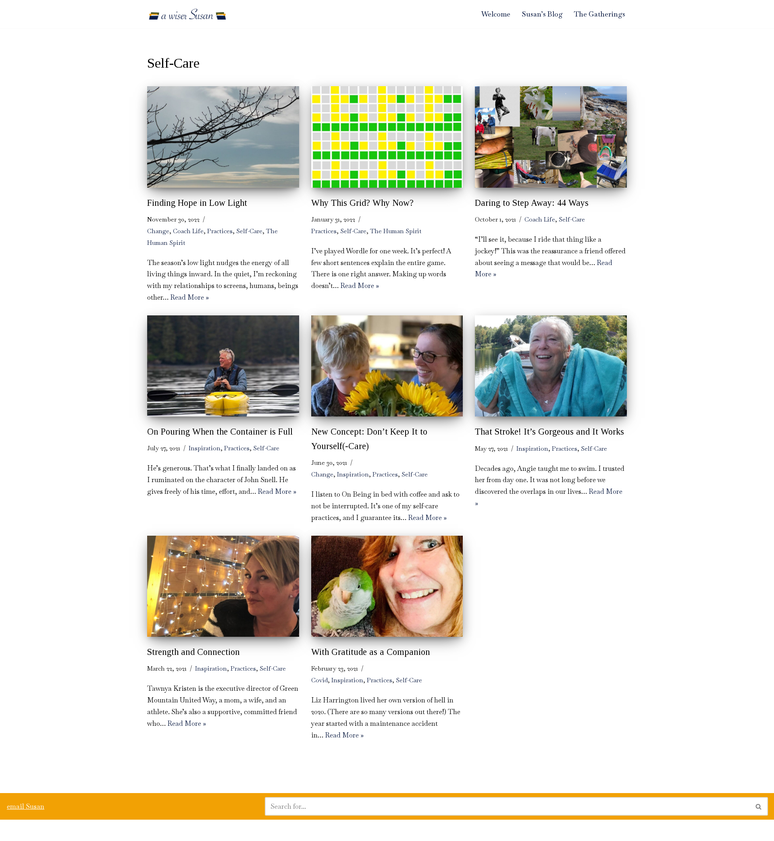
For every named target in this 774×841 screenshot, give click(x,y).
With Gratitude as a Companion (370, 652)
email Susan (25, 806)
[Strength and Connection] (223, 586)
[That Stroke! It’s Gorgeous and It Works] (551, 365)
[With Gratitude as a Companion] (387, 586)
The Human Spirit (396, 231)
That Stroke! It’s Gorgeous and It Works (549, 432)
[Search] (759, 806)
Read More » (189, 297)
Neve (13, 830)
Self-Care (249, 231)
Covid (319, 680)
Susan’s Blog (542, 14)
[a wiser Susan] (187, 14)
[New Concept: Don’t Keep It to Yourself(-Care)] (387, 365)
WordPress (78, 830)
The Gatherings (599, 14)
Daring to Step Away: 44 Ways (532, 203)
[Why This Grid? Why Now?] (387, 136)
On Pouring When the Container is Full (220, 432)
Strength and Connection (193, 652)
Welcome (495, 14)
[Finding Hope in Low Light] (223, 136)
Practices (220, 231)
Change (158, 231)
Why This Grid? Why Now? (362, 203)
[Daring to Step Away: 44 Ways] (551, 136)
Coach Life (188, 231)
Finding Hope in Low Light (197, 203)
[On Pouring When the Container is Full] (223, 365)
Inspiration (205, 448)
